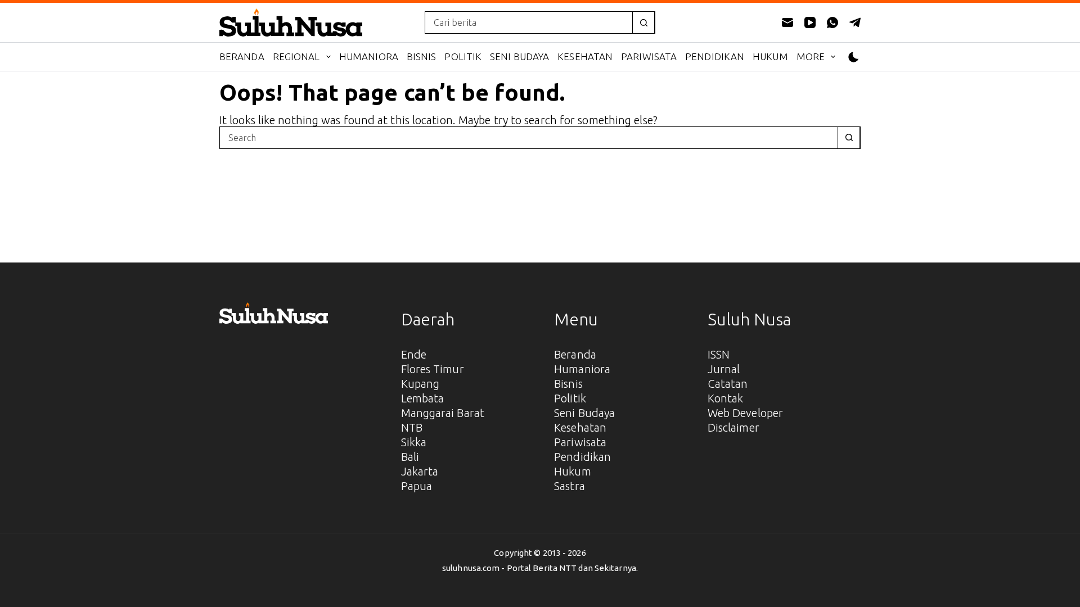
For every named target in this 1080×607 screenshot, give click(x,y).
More (810, 56)
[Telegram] (855, 22)
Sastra (569, 485)
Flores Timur (432, 369)
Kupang (420, 383)
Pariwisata (649, 56)
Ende (413, 354)
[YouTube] (810, 22)
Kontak (726, 398)
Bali (410, 456)
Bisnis (421, 56)
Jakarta (420, 471)
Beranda (241, 56)
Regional (296, 56)
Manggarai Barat (443, 412)
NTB (411, 427)
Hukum (770, 56)
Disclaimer (733, 427)
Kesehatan (585, 56)
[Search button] (643, 22)
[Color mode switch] (854, 57)
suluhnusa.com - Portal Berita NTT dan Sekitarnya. (540, 568)
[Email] (787, 22)
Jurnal (724, 369)
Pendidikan (714, 56)
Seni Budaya (519, 56)
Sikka (414, 442)
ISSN (719, 354)
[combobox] (528, 22)
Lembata (422, 398)
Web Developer (745, 412)
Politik (463, 56)
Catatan (728, 383)
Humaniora (368, 56)
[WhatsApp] (832, 22)
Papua (417, 485)
